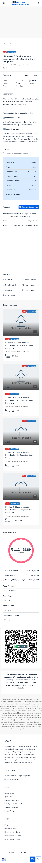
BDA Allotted (11, 52)
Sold (4, 52)
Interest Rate (8, 606)
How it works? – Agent (12, 839)
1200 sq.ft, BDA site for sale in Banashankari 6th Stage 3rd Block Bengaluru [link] (19, 400)
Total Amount (8, 586)
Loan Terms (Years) (11, 615)
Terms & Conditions (11, 807)
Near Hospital (10, 285)
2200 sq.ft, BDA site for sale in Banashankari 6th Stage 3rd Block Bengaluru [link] (19, 510)
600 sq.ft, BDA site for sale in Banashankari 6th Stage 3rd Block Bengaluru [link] (19, 345)
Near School (29, 290)
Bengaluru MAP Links (12, 800)
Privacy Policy (9, 811)
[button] (5, 43)
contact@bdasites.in (14, 779)
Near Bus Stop (30, 280)
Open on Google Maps (30, 207)
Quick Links (8, 797)
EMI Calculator (9, 793)
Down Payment (9, 596)
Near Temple (10, 295)
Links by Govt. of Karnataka (14, 804)
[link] (21, 322)
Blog (6, 825)
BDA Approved (15, 503)
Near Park (9, 290)
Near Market (29, 285)
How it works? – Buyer (12, 832)
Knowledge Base (10, 828)
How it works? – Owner (13, 836)
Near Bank (9, 280)
